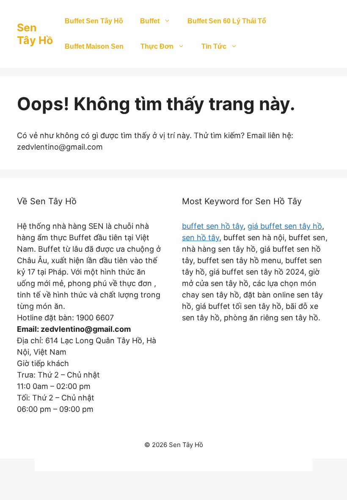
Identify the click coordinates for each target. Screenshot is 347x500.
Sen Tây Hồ (35, 34)
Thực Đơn (157, 46)
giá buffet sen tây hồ (285, 226)
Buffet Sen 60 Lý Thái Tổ (226, 21)
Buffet (150, 21)
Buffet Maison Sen (94, 46)
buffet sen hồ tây (212, 226)
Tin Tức (213, 46)
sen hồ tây (200, 237)
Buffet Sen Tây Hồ (94, 21)
